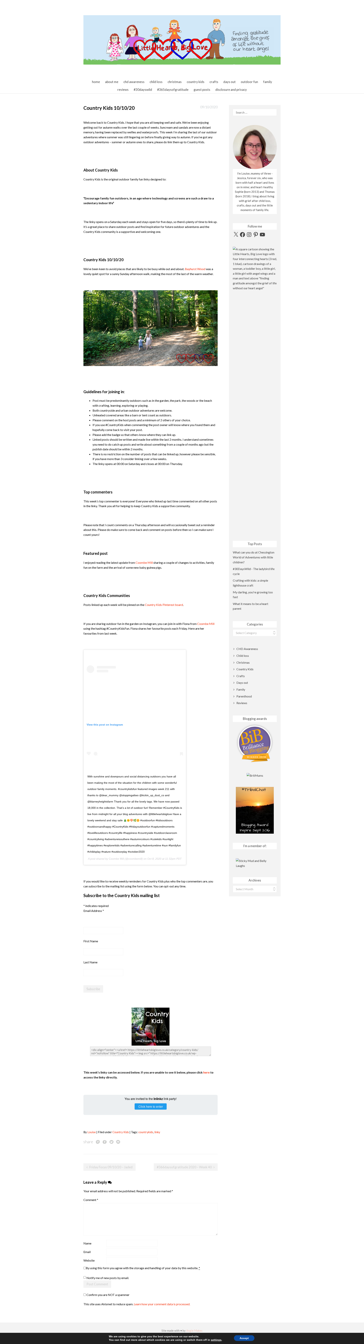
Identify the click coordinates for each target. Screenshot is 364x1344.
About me (111, 82)
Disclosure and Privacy (231, 90)
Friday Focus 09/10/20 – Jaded (111, 1167)
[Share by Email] (118, 1142)
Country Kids (195, 82)
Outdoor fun (249, 82)
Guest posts (202, 90)
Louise (91, 1132)
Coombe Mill (144, 562)
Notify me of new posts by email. (107, 1278)
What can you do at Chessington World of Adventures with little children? (253, 557)
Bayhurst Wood (195, 269)
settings (216, 1339)
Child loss (156, 82)
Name (87, 1243)
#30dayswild (143, 90)
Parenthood (244, 696)
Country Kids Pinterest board (164, 604)
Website (89, 1260)
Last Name (90, 962)
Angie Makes (194, 1330)
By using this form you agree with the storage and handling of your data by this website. (143, 1268)
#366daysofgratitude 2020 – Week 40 (184, 1167)
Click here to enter (150, 1106)
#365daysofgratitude (172, 90)
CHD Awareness (133, 82)
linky (157, 1132)
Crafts (213, 82)
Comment (90, 1200)
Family (267, 82)
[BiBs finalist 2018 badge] (255, 743)
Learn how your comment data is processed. (162, 1304)
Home (96, 82)
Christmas (175, 82)
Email (87, 1252)
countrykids (145, 1132)
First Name (90, 941)
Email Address (93, 910)
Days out (229, 82)
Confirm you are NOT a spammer (107, 1295)
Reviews (123, 90)
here (206, 1072)
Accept (244, 1338)
